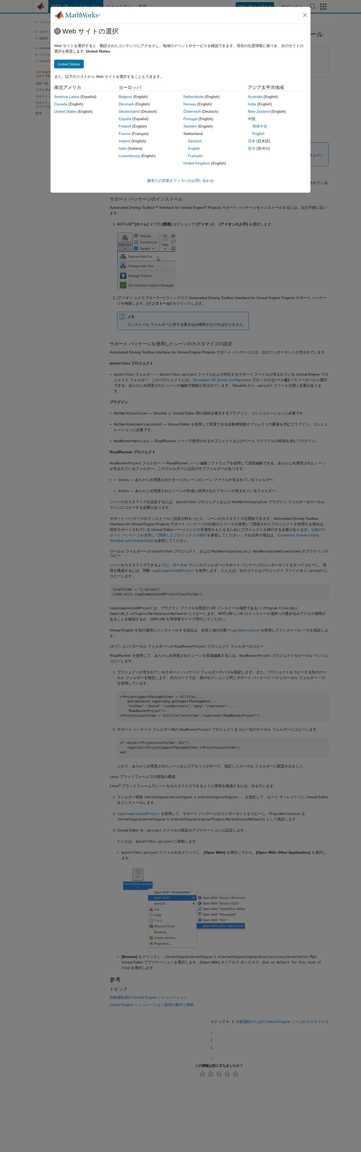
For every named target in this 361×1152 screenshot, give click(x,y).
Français (195, 156)
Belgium (125, 97)
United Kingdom (196, 163)
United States (65, 111)
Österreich (192, 111)
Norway (189, 104)
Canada (60, 104)
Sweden (190, 126)
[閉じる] (305, 15)
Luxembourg (129, 156)
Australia (255, 97)
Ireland (124, 141)
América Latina (66, 97)
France (125, 133)
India (252, 104)
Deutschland (129, 111)
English (194, 148)
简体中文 (259, 126)
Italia (123, 148)
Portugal (190, 119)
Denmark (126, 104)
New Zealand (259, 111)
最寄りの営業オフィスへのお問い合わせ (180, 180)
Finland (125, 126)
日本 (251, 141)
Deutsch (195, 141)
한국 (251, 148)
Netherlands (193, 97)
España (125, 119)
